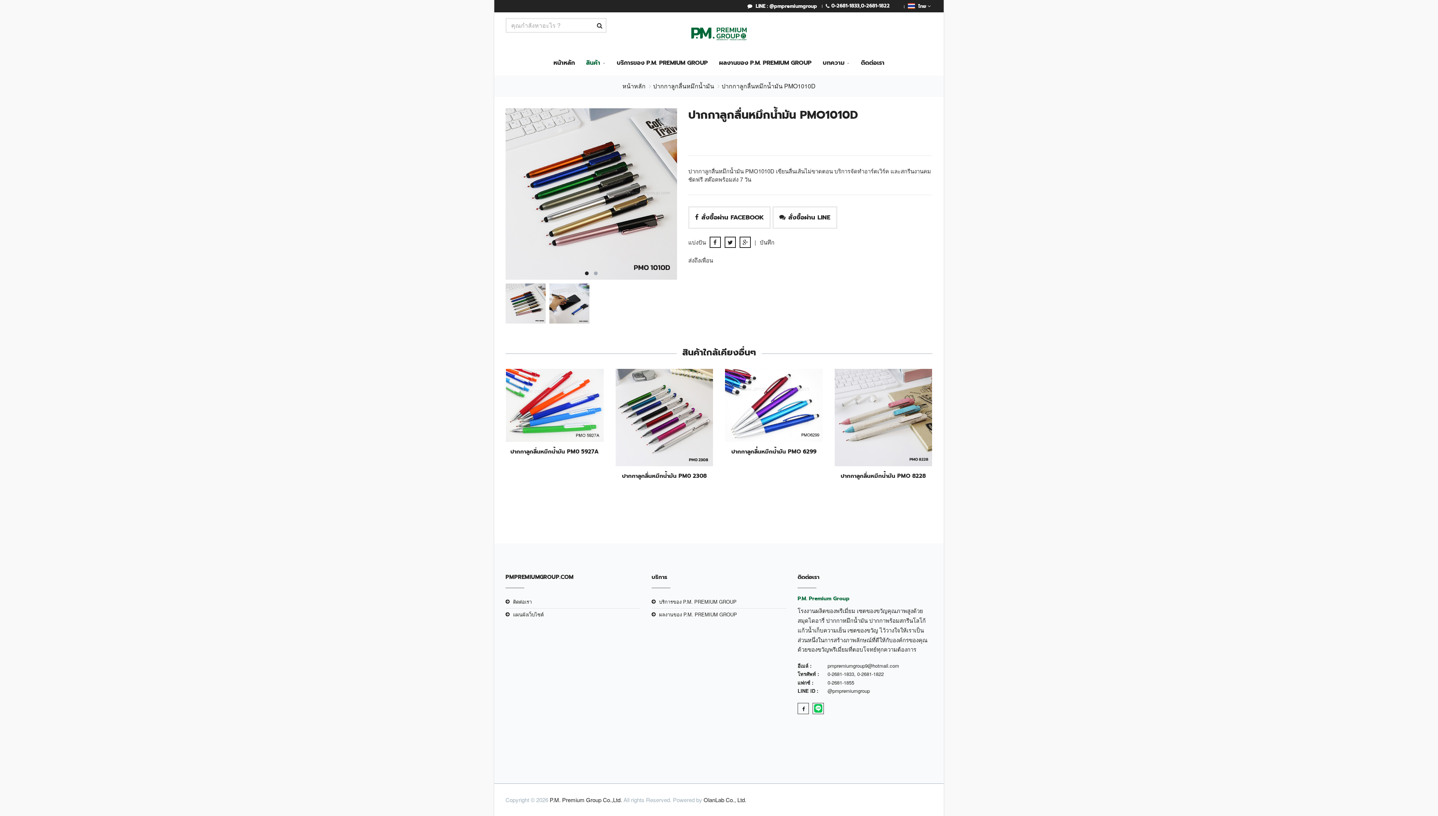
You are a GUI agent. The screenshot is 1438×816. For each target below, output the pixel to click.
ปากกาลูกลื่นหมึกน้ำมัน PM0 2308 (664, 476)
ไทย (921, 6)
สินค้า (593, 62)
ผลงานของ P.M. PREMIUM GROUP (765, 62)
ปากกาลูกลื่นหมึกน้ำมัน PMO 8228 (883, 476)
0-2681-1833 (845, 5)
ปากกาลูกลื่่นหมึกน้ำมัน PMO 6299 (773, 452)
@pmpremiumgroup (849, 690)
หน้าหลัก (564, 62)
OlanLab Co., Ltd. (725, 800)
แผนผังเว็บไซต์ (528, 614)
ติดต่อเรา (873, 62)
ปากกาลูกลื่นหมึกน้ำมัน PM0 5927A (554, 452)
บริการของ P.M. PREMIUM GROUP (662, 62)
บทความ (833, 62)
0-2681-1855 (841, 682)
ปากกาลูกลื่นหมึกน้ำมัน (683, 86)
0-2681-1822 (875, 5)
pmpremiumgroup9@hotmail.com (863, 665)
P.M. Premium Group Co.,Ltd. (586, 800)
